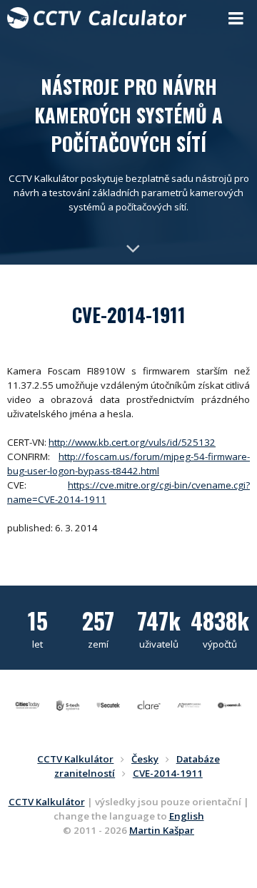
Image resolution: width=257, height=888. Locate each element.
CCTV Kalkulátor (47, 801)
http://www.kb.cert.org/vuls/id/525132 (132, 442)
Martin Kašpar (161, 830)
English (186, 816)
